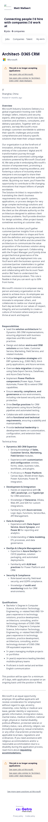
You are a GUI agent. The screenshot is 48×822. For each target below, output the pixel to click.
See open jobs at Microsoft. (21, 74)
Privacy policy (18, 816)
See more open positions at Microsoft (24, 791)
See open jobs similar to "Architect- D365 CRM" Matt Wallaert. (24, 79)
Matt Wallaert (22, 8)
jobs (7, 39)
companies (18, 39)
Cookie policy (30, 816)
